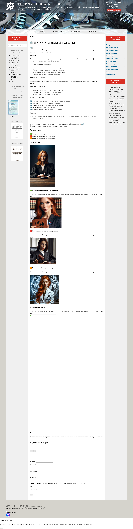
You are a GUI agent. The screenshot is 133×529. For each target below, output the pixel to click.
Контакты (92, 31)
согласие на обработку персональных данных (47, 483)
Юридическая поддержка (17, 38)
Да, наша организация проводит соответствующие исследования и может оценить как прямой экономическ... (117, 120)
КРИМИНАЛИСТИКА (15, 64)
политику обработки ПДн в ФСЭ (76, 483)
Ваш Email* (33, 461)
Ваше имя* (33, 465)
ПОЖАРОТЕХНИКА (15, 59)
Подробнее (88, 524)
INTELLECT (13, 79)
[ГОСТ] (17, 139)
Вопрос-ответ (57, 31)
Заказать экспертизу (113, 10)
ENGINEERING (14, 57)
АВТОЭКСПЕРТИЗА (15, 60)
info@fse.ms (114, 7)
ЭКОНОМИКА (14, 76)
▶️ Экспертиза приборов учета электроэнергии (43, 138)
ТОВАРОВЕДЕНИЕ (15, 69)
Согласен (2, 528)
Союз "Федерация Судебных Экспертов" (33, 508)
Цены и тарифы (75, 31)
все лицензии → (12, 116)
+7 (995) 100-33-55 (114, 4)
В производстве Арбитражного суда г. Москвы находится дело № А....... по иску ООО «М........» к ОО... (116, 91)
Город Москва (110, 45)
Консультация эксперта (115, 81)
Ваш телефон (33, 471)
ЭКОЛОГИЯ (13, 72)
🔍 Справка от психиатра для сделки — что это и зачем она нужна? (48, 126)
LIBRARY (32, 36)
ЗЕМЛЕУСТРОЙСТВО (15, 67)
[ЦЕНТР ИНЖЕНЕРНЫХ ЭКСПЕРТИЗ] (10, 9)
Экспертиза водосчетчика (38, 433)
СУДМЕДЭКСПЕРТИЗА (16, 74)
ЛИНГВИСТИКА (14, 78)
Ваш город (33, 477)
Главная (40, 31)
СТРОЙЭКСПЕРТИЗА (15, 55)
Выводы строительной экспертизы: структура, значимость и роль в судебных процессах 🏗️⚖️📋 (57, 124)
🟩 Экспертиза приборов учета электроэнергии (43, 134)
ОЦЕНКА (13, 71)
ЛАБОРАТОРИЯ (14, 66)
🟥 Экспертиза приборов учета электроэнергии (43, 136)
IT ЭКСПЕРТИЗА (14, 62)
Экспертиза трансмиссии (37, 307)
